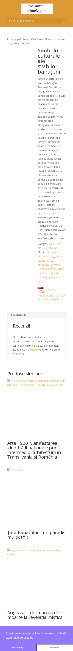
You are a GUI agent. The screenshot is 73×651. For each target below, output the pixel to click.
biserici (42, 260)
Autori (26, 39)
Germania (43, 269)
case (49, 260)
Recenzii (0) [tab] (18, 315)
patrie (60, 269)
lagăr (53, 269)
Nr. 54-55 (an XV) (47, 248)
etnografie (44, 265)
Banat (59, 256)
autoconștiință (46, 256)
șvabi (52, 277)
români (42, 273)
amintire (53, 252)
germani (55, 265)
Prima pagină (14, 39)
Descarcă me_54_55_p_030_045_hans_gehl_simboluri (51, 294)
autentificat (34, 350)
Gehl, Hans (37, 39)
